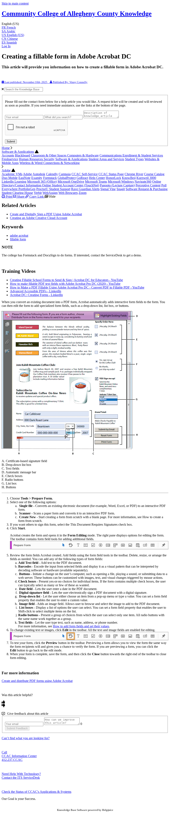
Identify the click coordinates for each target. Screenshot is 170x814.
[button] (85, 24)
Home (6, 148)
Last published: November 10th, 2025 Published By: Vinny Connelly (45, 82)
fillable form (18, 239)
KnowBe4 (129, 178)
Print (9, 196)
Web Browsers (68, 193)
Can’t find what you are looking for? (26, 738)
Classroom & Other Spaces (49, 155)
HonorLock (113, 178)
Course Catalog (154, 174)
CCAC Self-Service (85, 174)
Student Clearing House (17, 193)
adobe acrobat (19, 235)
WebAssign (50, 193)
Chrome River (134, 174)
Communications (111, 155)
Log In (6, 46)
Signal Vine (108, 189)
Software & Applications (18, 151)
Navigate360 (143, 181)
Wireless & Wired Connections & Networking (49, 163)
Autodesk (39, 174)
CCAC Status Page (111, 174)
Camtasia (65, 174)
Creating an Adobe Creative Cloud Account (38, 218)
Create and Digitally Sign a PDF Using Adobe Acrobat (46, 214)
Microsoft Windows (121, 181)
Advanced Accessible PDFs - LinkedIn (35, 291)
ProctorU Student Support (53, 189)
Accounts (8, 155)
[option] (85, 27)
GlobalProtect (67, 178)
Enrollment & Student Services (143, 155)
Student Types (134, 159)
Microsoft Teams (96, 181)
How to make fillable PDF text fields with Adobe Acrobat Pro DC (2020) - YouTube (65, 283)
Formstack (50, 178)
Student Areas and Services (106, 159)
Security (49, 159)
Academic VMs (12, 174)
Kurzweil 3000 (146, 178)
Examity (36, 178)
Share (20, 196)
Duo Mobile (10, 178)
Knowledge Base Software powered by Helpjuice (85, 810)
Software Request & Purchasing (147, 189)
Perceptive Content (148, 185)
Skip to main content (15, 3)
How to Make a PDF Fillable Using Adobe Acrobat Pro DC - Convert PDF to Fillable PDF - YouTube (77, 287)
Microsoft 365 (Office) (42, 181)
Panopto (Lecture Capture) (117, 185)
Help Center (97, 178)
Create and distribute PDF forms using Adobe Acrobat (37, 681)
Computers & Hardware (83, 155)
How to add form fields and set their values (81, 626)
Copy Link (37, 196)
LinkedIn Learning (14, 181)
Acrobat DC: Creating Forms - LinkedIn (36, 295)
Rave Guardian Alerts (85, 189)
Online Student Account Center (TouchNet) (70, 185)
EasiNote (24, 178)
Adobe (6, 170)
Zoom (82, 193)
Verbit (38, 193)
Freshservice (10, 159)
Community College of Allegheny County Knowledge (77, 13)
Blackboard (22, 155)
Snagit (121, 189)
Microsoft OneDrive (71, 181)
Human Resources (31, 159)
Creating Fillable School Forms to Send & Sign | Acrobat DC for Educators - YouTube (66, 280)
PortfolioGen (26, 189)
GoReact (82, 178)
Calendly (52, 174)
